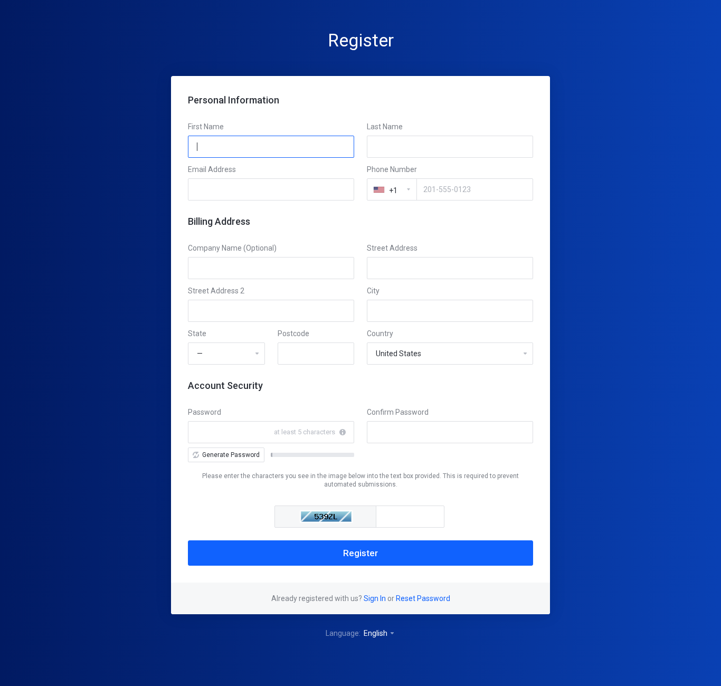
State (197, 333)
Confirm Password (398, 412)
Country (380, 333)
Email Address (212, 169)
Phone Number (392, 169)
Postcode (293, 333)
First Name (206, 126)
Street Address (392, 248)
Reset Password (423, 598)
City (373, 291)
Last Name (385, 126)
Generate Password (231, 455)
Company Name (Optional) (232, 248)
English (376, 633)
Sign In (375, 598)
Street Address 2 (216, 291)
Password (204, 412)
